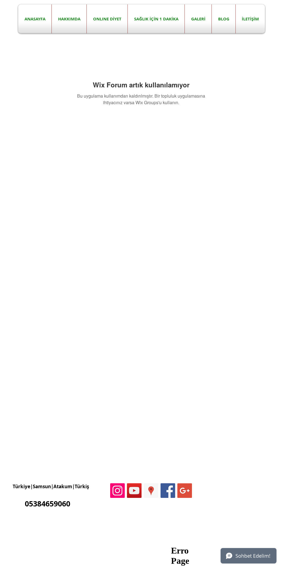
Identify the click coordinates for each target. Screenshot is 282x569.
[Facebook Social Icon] (168, 490)
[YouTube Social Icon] (134, 490)
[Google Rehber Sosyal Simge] (151, 490)
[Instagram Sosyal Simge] (117, 490)
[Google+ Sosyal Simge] (184, 490)
